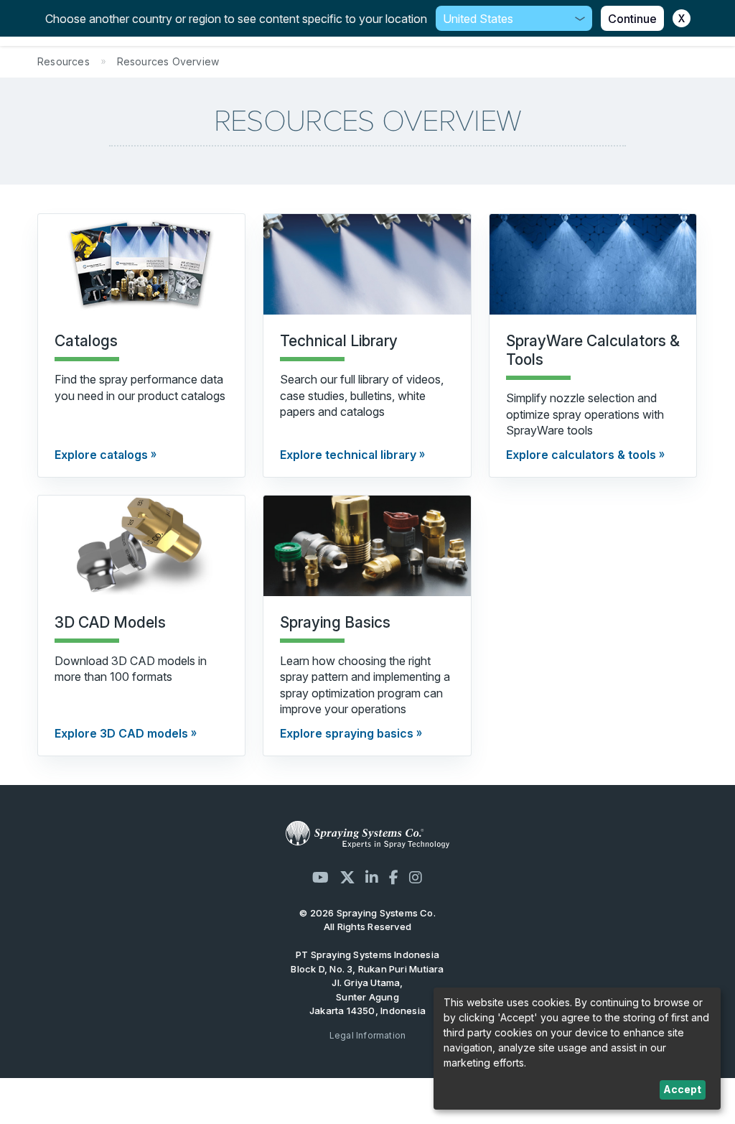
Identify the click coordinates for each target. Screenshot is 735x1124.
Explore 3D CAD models (121, 733)
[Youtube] (320, 877)
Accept (682, 1089)
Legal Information (367, 1035)
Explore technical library (348, 454)
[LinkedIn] (371, 877)
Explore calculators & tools (581, 454)
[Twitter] (347, 877)
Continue (632, 18)
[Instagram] (415, 877)
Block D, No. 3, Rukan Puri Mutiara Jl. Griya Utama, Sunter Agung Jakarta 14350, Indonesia (367, 990)
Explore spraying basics (346, 733)
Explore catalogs (101, 454)
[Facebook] (393, 877)
